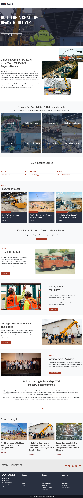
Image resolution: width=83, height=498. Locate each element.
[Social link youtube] (80, 466)
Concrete (52, 123)
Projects (52, 4)
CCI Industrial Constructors (37, 496)
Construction (11, 123)
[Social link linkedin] (76, 466)
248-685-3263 (6, 478)
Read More (5, 273)
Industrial (59, 171)
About (63, 4)
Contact (79, 4)
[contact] (65, 466)
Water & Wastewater (63, 175)
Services (36, 4)
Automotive (32, 171)
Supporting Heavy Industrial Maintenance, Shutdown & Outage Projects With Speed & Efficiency (67, 446)
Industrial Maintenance (72, 143)
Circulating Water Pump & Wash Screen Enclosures (67, 216)
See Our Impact (6, 342)
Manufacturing (6, 175)
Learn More (60, 220)
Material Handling (52, 143)
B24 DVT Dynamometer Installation (11, 216)
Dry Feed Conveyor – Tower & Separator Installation (41, 216)
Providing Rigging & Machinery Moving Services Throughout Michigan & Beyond (12, 445)
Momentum (51, 496)
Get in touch (16, 34)
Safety (57, 4)
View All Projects (41, 239)
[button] (40, 408)
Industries (44, 4)
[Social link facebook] (69, 466)
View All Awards (54, 372)
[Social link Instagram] (73, 466)
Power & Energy (34, 175)
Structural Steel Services (31, 143)
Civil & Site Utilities (31, 123)
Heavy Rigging (11, 143)
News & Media (71, 4)
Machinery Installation (72, 123)
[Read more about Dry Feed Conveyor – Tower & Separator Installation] (41, 202)
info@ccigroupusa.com (8, 482)
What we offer (6, 34)
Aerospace (4, 171)
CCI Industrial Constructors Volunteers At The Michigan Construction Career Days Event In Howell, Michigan (41, 446)
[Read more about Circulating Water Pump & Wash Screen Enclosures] (69, 202)
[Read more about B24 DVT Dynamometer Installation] (14, 202)
